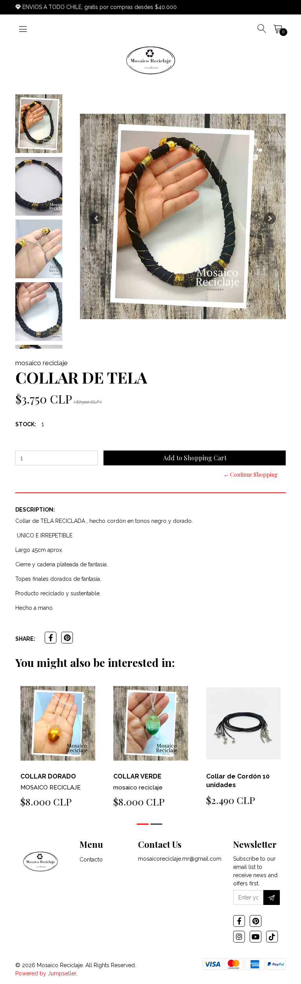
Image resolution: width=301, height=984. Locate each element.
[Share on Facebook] (50, 637)
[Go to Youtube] (255, 936)
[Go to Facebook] (239, 921)
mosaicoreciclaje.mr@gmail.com (179, 859)
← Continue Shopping (250, 474)
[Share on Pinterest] (67, 637)
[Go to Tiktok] (272, 936)
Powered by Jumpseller (45, 973)
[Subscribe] (271, 897)
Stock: (25, 424)
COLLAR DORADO (48, 776)
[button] (96, 218)
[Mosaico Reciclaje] (150, 60)
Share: (25, 639)
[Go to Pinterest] (255, 921)
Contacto (91, 859)
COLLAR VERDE (137, 776)
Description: (35, 509)
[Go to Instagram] (239, 936)
